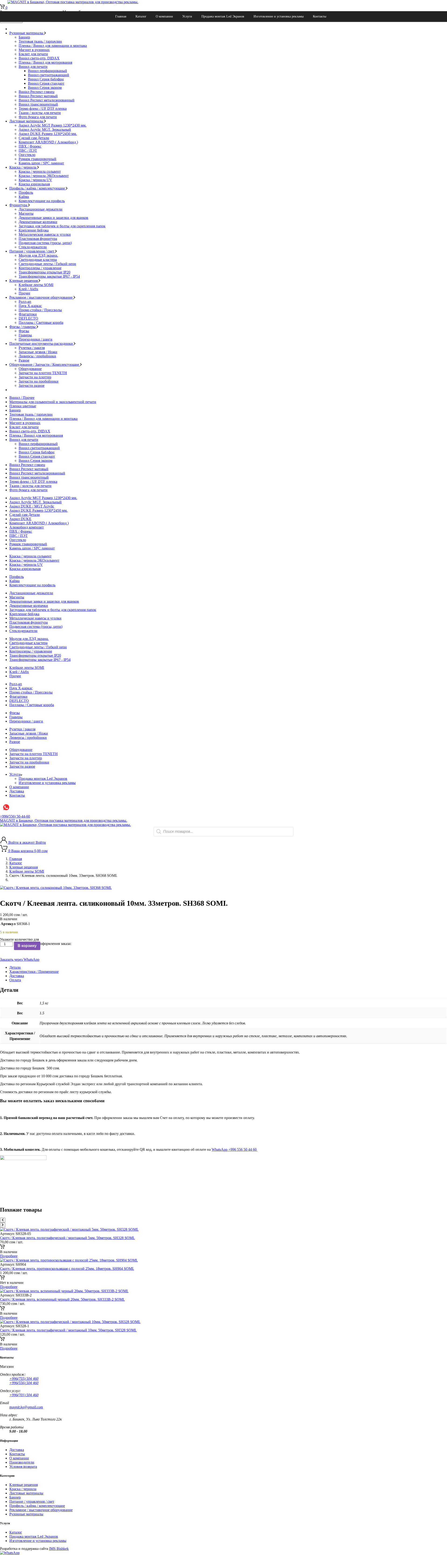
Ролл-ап (25, 302)
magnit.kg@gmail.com (26, 1407)
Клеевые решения (24, 281)
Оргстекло (27, 155)
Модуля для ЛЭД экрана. (38, 255)
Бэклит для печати (33, 54)
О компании (164, 16)
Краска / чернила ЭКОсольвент (44, 176)
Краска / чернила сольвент (40, 171)
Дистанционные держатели (40, 209)
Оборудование (30, 369)
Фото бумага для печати (38, 117)
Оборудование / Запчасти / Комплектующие (44, 364)
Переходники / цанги (35, 339)
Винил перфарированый (47, 71)
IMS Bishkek (59, 1549)
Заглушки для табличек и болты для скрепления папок (62, 226)
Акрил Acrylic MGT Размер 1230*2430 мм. (52, 125)
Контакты (319, 16)
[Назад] (2, 1220)
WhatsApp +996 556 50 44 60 (234, 1149)
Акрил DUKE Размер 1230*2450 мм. (48, 134)
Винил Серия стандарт (46, 83)
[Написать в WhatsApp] (10, 1553)
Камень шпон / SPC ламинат (41, 163)
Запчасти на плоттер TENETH (43, 373)
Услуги (187, 16)
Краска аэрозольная (34, 184)
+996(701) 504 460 (23, 1395)
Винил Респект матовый (38, 96)
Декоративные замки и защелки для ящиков (53, 218)
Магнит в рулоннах (34, 50)
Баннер (24, 37)
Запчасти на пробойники (38, 381)
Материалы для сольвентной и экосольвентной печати (52, 402)
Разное (24, 360)
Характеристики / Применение (34, 972)
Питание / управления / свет (32, 251)
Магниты (26, 213)
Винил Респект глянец (36, 92)
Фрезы (24, 331)
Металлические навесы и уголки (45, 234)
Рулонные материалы (26, 33)
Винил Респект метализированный (46, 100)
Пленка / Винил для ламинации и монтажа (53, 46)
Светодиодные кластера (38, 260)
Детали (15, 967)
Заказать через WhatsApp (19, 959)
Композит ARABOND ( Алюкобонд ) (48, 142)
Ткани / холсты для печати (40, 113)
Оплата (15, 980)
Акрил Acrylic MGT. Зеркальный (45, 129)
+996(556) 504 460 (23, 1383)
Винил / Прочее (21, 398)
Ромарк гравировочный (37, 159)
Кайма (24, 197)
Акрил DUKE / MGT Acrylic (31, 506)
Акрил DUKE (20, 519)
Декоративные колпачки (38, 222)
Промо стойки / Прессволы (40, 310)
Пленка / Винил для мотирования (45, 62)
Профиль (26, 192)
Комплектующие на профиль (42, 201)
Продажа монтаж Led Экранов (222, 16)
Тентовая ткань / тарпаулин (40, 41)
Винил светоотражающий (48, 75)
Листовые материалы (26, 121)
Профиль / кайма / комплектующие (37, 188)
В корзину (27, 946)
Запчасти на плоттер (35, 377)
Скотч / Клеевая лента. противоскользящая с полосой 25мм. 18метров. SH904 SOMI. (67, 1269)
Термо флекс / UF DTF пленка (43, 109)
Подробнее (8, 1256)
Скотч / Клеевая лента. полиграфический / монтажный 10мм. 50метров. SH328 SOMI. (68, 1330)
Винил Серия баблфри (46, 79)
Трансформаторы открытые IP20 (44, 272)
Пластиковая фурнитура (38, 239)
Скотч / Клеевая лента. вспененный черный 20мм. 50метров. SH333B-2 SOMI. (62, 1299)
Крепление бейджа (34, 230)
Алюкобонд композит (26, 527)
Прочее (24, 293)
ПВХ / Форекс (30, 146)
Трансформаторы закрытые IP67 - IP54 (49, 276)
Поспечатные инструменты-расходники (41, 344)
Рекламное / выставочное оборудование (41, 297)
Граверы (25, 335)
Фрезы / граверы (23, 327)
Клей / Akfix (28, 289)
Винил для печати (33, 67)
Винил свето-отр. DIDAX (39, 58)
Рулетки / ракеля (32, 348)
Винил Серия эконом (45, 88)
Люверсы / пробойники (37, 356)
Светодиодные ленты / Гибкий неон (47, 264)
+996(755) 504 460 (23, 1379)
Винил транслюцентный (38, 104)
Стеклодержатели (33, 247)
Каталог (140, 16)
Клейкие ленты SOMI (36, 285)
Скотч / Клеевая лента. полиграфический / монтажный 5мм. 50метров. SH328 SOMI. (67, 1238)
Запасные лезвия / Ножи (38, 352)
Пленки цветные (22, 406)
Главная (120, 16)
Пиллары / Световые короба (41, 323)
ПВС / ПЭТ (28, 150)
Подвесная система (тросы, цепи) (45, 243)
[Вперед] (2, 1225)
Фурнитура (18, 205)
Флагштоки (28, 314)
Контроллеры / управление (40, 268)
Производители (21, 1462)
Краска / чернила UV (35, 180)
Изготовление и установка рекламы (279, 16)
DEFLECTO (28, 318)
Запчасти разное (31, 385)
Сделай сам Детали (34, 138)
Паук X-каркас (30, 306)
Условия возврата (23, 1467)
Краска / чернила (23, 167)
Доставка (16, 791)
